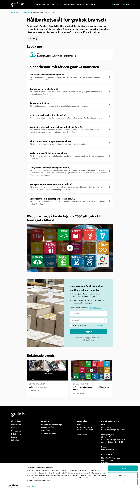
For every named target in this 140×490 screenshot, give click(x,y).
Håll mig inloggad (79, 325)
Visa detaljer (31, 486)
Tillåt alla (123, 468)
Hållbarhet (26, 12)
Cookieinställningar (48, 433)
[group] (47, 378)
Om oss (94, 4)
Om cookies (45, 430)
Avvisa (123, 482)
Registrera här (95, 308)
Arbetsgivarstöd (42, 4)
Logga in (88, 332)
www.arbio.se (82, 435)
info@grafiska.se (88, 340)
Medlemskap (69, 4)
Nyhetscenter (82, 4)
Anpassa (122, 475)
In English (15, 440)
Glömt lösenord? (101, 325)
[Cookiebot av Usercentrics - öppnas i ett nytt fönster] (13, 486)
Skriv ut (32, 39)
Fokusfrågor (56, 4)
